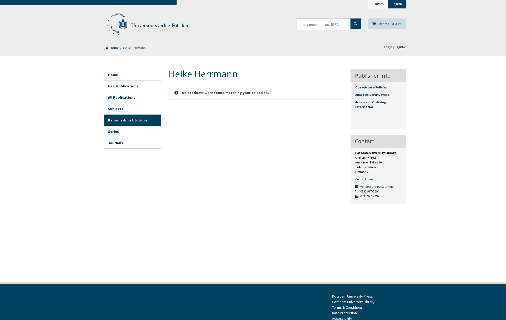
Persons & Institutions (128, 120)
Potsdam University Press (352, 296)
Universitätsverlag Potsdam (160, 25)
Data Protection (344, 312)
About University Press (372, 95)
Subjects (115, 108)
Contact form (364, 179)
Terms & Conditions (347, 307)
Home (114, 48)
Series (113, 131)
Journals (115, 142)
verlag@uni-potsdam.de (376, 187)
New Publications (123, 86)
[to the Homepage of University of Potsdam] (117, 25)
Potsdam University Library (353, 301)
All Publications (121, 97)
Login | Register (395, 47)
